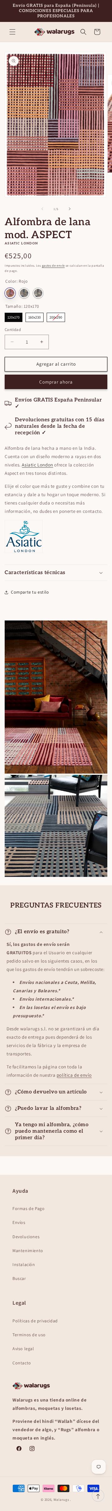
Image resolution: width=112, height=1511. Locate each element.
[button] (12, 32)
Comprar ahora (56, 382)
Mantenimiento (27, 1250)
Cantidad (13, 329)
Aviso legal (23, 1348)
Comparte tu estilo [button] (30, 592)
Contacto (21, 1363)
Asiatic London (37, 465)
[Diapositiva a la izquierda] (42, 209)
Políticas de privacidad (35, 1321)
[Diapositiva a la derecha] (70, 209)
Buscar (19, 1278)
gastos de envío (53, 266)
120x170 (14, 316)
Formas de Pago (28, 1208)
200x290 (56, 316)
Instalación (23, 1264)
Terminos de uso (29, 1334)
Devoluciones (26, 1236)
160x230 (34, 316)
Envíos (19, 1222)
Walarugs (61, 1499)
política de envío (74, 1075)
